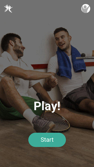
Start (47, 139)
